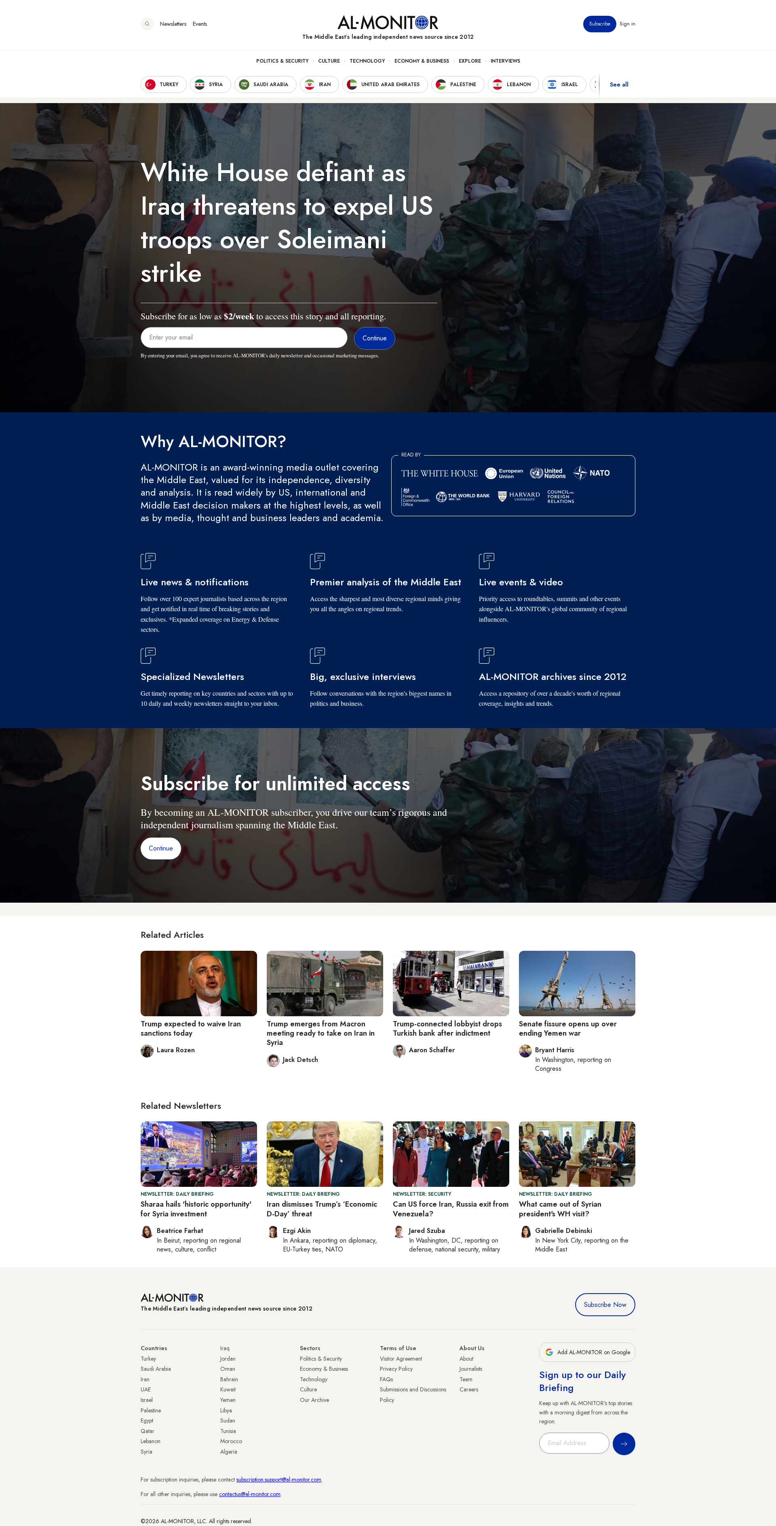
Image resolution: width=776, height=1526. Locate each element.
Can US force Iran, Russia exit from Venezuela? (451, 1209)
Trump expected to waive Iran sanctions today (191, 1028)
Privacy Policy (396, 1369)
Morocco (231, 1441)
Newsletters (173, 24)
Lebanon (150, 1441)
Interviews (505, 61)
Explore (470, 61)
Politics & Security (282, 61)
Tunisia (228, 1431)
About (466, 1359)
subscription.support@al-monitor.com (278, 1479)
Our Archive (314, 1400)
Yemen (228, 1400)
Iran (145, 1379)
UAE (146, 1389)
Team (466, 1379)
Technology (367, 61)
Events (200, 24)
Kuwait (228, 1389)
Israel (147, 1400)
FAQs (386, 1379)
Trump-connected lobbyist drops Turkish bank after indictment (447, 1028)
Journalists (471, 1369)
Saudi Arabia (156, 1369)
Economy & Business (421, 61)
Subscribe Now (605, 1304)
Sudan (227, 1420)
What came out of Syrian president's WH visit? (560, 1209)
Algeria (228, 1452)
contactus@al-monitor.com (249, 1494)
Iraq (225, 1348)
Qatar (147, 1431)
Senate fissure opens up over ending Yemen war (568, 1028)
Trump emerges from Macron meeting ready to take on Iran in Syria (321, 1033)
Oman (227, 1369)
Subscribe (599, 23)
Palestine (151, 1410)
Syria (146, 1452)
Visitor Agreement (401, 1359)
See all (619, 84)
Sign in (627, 23)
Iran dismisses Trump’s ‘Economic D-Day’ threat (322, 1209)
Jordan (228, 1359)
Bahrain (229, 1379)
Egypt (147, 1420)
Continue (161, 848)
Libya (226, 1410)
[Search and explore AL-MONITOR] (147, 23)
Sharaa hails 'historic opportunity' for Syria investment (196, 1209)
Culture (329, 61)
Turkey (148, 1359)
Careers (469, 1389)
